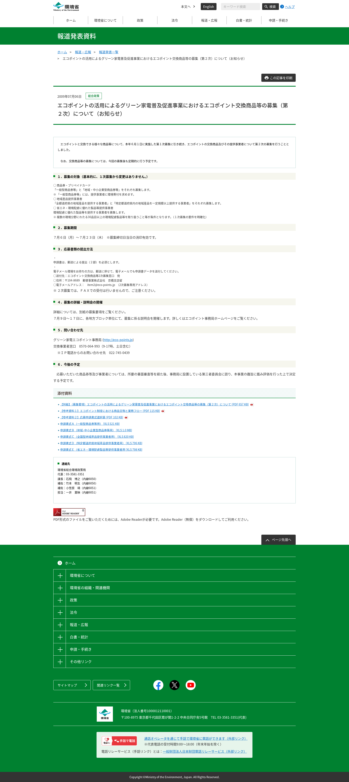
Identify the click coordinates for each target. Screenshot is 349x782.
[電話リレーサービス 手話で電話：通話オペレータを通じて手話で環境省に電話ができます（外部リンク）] (119, 741)
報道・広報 (83, 51)
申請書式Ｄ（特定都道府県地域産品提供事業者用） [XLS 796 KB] (101, 443)
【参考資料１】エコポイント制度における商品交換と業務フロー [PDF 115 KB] (110, 411)
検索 (272, 6)
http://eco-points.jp (118, 339)
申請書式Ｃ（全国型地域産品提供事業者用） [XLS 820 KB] (97, 437)
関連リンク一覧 (108, 685)
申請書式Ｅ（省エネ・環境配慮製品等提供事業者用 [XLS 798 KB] (101, 449)
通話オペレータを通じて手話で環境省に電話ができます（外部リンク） (196, 738)
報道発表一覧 (108, 51)
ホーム (71, 20)
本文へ (186, 6)
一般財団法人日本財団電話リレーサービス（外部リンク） (205, 751)
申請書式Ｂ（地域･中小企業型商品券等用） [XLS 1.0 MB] (96, 430)
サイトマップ (67, 685)
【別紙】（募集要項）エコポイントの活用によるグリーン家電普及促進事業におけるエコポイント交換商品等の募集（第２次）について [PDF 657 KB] (154, 404)
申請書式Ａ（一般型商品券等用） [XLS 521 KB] (90, 424)
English (208, 6)
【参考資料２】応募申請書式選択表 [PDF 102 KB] (91, 417)
